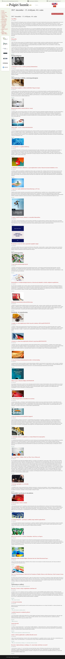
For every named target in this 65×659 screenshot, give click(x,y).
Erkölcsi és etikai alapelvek (5, 17)
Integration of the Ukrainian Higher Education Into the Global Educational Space (29, 558)
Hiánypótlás (14, 39)
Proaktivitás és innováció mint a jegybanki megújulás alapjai (24, 244)
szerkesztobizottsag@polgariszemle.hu (10, 1)
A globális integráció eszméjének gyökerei (20, 612)
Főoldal (3, 10)
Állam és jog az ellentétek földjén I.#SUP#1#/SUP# (22, 380)
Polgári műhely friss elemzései (4, 19)
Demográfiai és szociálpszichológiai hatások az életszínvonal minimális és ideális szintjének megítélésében (34, 282)
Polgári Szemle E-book (5, 29)
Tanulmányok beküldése (33, 1)
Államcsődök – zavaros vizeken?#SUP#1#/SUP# (22, 127)
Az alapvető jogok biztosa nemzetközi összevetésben (22, 398)
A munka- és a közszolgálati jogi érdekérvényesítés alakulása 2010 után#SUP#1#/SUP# (30, 323)
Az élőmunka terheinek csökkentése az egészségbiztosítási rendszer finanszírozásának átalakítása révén (34, 167)
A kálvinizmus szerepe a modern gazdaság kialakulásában (24, 66)
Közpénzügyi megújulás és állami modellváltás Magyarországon (25, 88)
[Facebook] (54, 1)
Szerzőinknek (4, 21)
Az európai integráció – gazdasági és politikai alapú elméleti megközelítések (28, 519)
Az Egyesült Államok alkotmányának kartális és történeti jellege (25, 360)
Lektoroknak (4, 22)
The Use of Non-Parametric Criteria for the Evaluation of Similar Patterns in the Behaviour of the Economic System (37, 574)
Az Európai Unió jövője (16, 602)
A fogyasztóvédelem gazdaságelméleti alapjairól (22, 416)
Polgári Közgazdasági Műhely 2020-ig (4, 32)
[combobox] (42, 5)
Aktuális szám (4, 12)
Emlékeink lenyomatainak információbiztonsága (22, 302)
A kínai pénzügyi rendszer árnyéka (19, 502)
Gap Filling (13, 19)
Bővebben (12, 37)
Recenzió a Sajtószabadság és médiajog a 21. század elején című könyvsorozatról (29, 645)
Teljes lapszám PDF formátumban (58, 13)
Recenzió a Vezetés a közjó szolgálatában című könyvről (23, 588)
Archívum (3, 13)
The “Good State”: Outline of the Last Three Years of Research (25, 457)
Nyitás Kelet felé (15, 623)
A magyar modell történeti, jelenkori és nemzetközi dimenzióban (25, 217)
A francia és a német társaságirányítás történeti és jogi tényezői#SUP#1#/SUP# (28, 341)
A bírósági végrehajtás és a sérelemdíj (19, 484)
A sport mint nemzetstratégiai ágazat (19, 264)
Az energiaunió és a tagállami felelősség (20, 146)
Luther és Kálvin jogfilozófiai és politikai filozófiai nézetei (24, 635)
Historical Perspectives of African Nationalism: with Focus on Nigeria (26, 536)
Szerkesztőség (4, 15)
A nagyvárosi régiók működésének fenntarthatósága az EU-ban (25, 189)
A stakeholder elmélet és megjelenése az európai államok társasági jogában (28, 437)
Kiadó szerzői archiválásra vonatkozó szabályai (4, 26)
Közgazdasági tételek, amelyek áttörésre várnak (22, 108)
